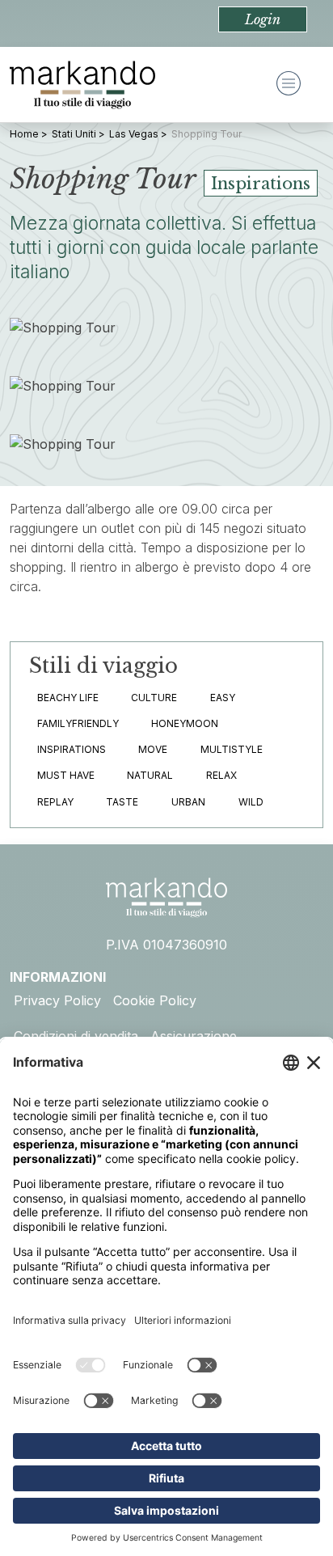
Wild (250, 802)
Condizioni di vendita (76, 1036)
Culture (154, 697)
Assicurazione (193, 1036)
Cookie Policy (154, 1000)
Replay (55, 802)
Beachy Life (68, 697)
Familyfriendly (78, 723)
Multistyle (231, 749)
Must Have (66, 775)
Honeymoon (184, 723)
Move (152, 749)
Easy (222, 697)
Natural (150, 775)
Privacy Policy (57, 1000)
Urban (188, 802)
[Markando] (82, 85)
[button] (262, 19)
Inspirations (71, 749)
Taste (122, 802)
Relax (221, 775)
